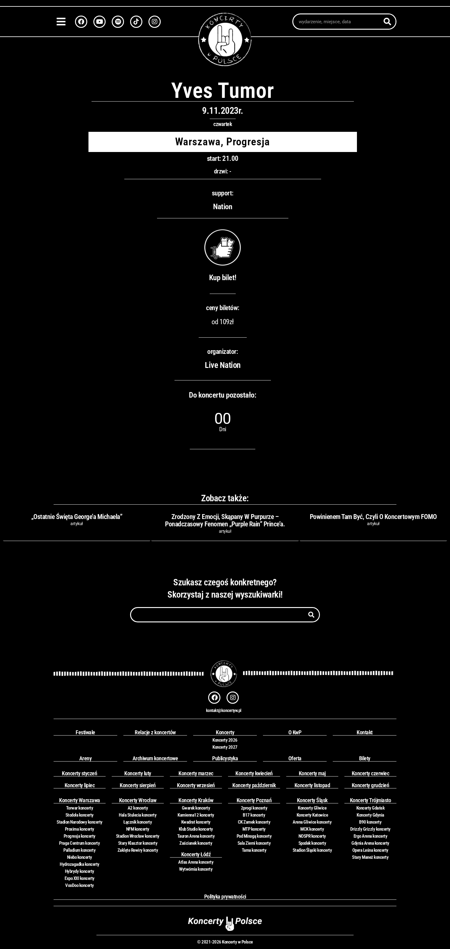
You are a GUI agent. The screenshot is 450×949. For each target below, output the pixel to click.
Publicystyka (225, 758)
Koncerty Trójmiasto (370, 800)
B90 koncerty (370, 822)
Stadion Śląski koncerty (312, 850)
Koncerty (225, 732)
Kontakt (365, 732)
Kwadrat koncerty (196, 822)
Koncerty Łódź (196, 854)
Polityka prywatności (225, 896)
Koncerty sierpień (138, 785)
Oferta (295, 758)
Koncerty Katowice (312, 815)
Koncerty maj (312, 773)
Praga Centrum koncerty (79, 843)
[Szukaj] (387, 21)
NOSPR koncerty (312, 836)
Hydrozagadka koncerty (79, 864)
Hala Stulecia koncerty (137, 815)
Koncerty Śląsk (312, 800)
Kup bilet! (222, 277)
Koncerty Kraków (195, 800)
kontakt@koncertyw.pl (223, 710)
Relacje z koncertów (155, 732)
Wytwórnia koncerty (195, 869)
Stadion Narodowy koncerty (80, 822)
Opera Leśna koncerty (370, 850)
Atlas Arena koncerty (195, 862)
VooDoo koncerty (79, 885)
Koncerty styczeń (79, 773)
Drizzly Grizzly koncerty (370, 829)
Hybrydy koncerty (79, 871)
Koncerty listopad (312, 785)
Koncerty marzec (195, 773)
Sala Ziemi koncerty (254, 843)
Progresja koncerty (80, 836)
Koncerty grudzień (370, 785)
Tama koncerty (254, 850)
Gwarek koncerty (196, 808)
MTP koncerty (254, 829)
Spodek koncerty (312, 843)
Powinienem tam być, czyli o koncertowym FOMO (373, 517)
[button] (63, 21)
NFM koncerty (137, 829)
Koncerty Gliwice (312, 808)
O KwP (295, 732)
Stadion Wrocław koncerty (137, 836)
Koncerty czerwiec (370, 773)
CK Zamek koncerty (254, 822)
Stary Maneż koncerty (370, 857)
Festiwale (85, 732)
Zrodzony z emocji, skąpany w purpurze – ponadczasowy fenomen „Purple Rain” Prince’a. (225, 520)
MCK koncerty (312, 829)
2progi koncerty (254, 808)
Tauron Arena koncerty (196, 836)
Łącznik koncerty (137, 822)
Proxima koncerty (79, 829)
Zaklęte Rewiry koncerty (138, 850)
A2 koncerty (138, 808)
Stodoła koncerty (80, 815)
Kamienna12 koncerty (196, 815)
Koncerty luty (137, 773)
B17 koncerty (254, 815)
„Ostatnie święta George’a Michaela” (76, 517)
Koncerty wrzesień (196, 785)
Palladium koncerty (79, 850)
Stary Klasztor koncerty (138, 843)
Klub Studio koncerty (196, 829)
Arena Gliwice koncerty (312, 822)
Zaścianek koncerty (195, 843)
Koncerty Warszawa (79, 800)
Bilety (364, 758)
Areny (85, 758)
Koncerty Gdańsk (370, 808)
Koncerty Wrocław (137, 800)
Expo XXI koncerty (80, 878)
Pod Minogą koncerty (254, 836)
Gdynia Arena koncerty (370, 843)
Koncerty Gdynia (370, 815)
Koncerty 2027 (225, 747)
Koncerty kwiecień (254, 773)
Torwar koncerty (79, 808)
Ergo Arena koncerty (371, 836)
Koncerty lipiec (80, 785)
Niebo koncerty (79, 857)
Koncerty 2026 (225, 740)
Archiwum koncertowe (155, 758)
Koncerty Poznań (254, 800)
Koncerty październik (254, 785)
